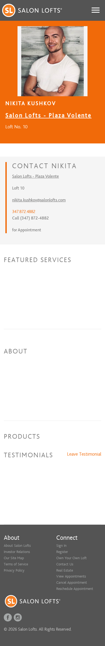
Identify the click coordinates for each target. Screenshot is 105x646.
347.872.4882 (23, 211)
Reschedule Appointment (74, 589)
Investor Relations (17, 552)
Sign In (61, 546)
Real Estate (64, 570)
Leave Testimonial (84, 454)
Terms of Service (16, 564)
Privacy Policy (14, 570)
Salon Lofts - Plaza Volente (48, 115)
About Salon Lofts (17, 546)
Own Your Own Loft (71, 558)
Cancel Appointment (71, 582)
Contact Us (64, 564)
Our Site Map (14, 558)
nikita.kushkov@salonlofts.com (39, 200)
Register (62, 552)
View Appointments (71, 576)
